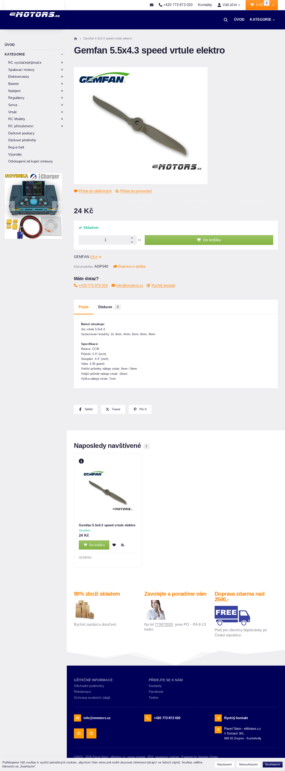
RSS (150, 757)
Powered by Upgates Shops (199, 757)
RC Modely (16, 119)
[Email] (151, 5)
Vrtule (12, 112)
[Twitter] (91, 733)
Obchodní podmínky (89, 686)
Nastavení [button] (224, 764)
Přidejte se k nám (166, 680)
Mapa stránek (136, 757)
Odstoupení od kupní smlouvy (30, 161)
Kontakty (205, 5)
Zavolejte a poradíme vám (175, 594)
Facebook (156, 691)
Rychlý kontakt (163, 285)
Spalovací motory (21, 70)
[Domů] (75, 38)
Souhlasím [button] (272, 764)
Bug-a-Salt (16, 147)
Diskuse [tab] (108, 307)
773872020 (164, 624)
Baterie (13, 84)
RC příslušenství (20, 126)
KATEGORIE (260, 19)
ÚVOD (239, 19)
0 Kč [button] (262, 5)
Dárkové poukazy (21, 133)
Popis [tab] (84, 307)
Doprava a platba (132, 266)
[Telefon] (147, 718)
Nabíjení (14, 91)
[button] (273, 5)
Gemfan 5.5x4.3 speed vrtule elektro (107, 525)
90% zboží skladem (97, 594)
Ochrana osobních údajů (92, 697)
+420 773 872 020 (93, 285)
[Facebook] (79, 733)
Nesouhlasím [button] (248, 764)
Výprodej (14, 154)
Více (94, 257)
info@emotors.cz (129, 285)
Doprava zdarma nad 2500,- (240, 597)
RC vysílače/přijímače (24, 62)
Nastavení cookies (167, 757)
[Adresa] (218, 729)
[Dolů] (133, 242)
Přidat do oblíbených (95, 191)
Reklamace (82, 691)
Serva (12, 105)
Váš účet (230, 5)
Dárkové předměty (22, 140)
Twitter (154, 697)
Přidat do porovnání (136, 191)
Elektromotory (18, 76)
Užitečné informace (93, 680)
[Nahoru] (133, 237)
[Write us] (218, 718)
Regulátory (16, 98)
